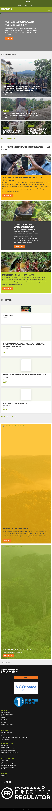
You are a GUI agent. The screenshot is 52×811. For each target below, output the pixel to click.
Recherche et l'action (7, 743)
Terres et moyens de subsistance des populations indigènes (14, 737)
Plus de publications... (9, 416)
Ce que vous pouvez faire (7, 758)
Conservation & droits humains (8, 750)
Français (5, 352)
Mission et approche (5, 712)
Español (4, 382)
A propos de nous (5, 710)
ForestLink (3, 734)
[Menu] (49, 9)
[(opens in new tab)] (26, 706)
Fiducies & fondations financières (8, 765)
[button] (2, 32)
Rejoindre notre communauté (7, 768)
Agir (2, 762)
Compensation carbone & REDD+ (8, 748)
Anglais (4, 319)
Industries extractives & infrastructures (9, 752)
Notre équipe (4, 717)
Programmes (4, 730)
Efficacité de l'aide (5, 747)
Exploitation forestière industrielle (8, 754)
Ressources (4, 773)
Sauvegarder (4, 719)
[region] (26, 31)
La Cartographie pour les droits (8, 735)
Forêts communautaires (6, 732)
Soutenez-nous (4, 760)
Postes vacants (4, 715)
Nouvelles (3, 775)
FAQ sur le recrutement (6, 726)
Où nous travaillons (5, 739)
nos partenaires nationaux (7, 714)
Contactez (3, 722)
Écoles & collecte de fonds (7, 763)
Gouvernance (4, 720)
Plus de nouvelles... (8, 138)
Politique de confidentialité (7, 724)
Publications (4, 777)
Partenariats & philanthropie (7, 767)
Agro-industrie (4, 745)
